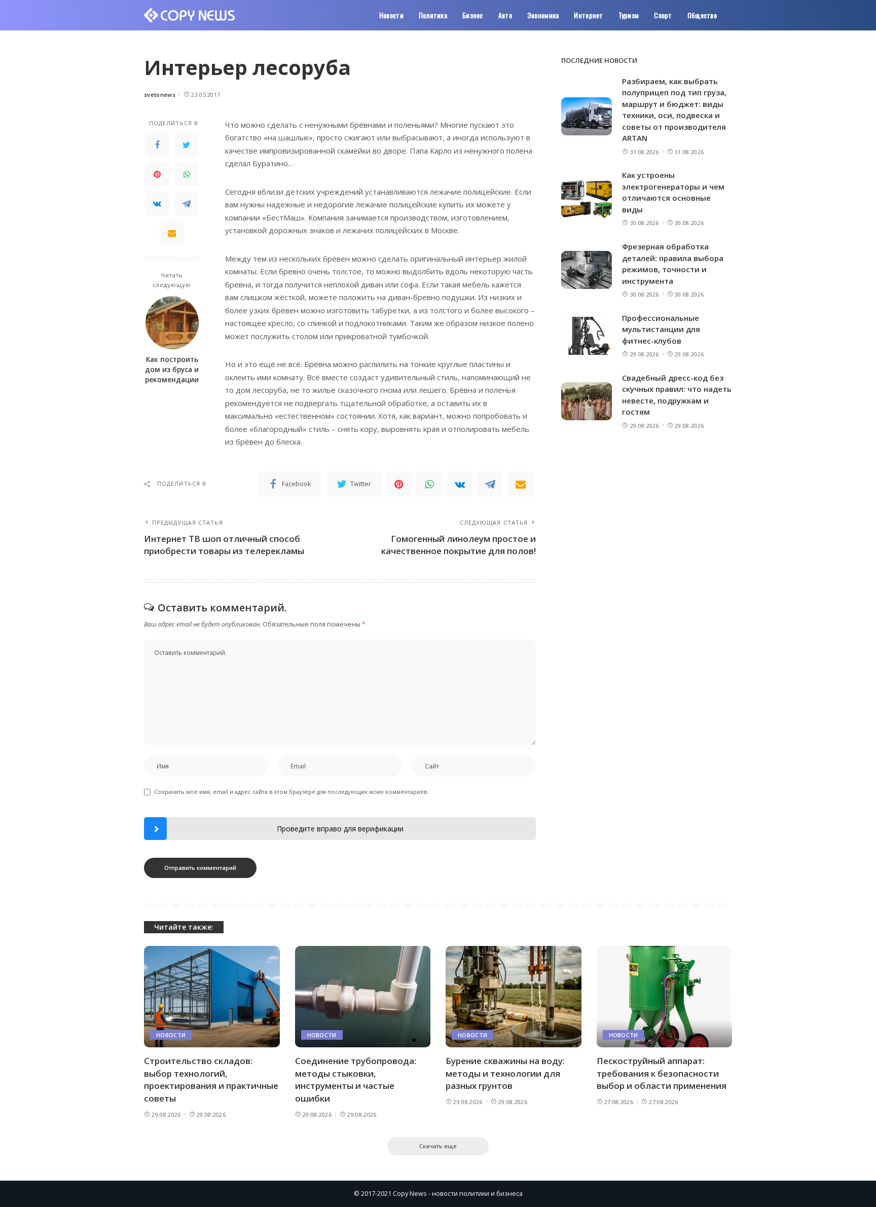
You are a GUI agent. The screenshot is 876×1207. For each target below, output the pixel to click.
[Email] (172, 233)
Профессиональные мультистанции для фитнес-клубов (661, 329)
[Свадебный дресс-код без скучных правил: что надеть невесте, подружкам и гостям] (586, 401)
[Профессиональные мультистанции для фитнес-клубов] (586, 336)
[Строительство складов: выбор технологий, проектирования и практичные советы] (212, 997)
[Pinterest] (157, 174)
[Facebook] (157, 145)
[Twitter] (186, 145)
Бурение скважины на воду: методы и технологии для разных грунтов (505, 1073)
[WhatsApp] (186, 174)
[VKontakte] (157, 204)
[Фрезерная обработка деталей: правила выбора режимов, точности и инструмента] (586, 270)
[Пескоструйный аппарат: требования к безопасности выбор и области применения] (665, 997)
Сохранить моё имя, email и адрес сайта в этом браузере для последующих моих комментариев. (291, 791)
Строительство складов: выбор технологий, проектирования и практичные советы (211, 1079)
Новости (171, 1035)
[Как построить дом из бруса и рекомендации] (172, 322)
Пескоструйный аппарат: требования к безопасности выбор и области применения (661, 1073)
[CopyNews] (190, 15)
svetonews (159, 94)
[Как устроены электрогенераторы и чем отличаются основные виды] (586, 199)
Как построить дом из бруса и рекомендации (172, 370)
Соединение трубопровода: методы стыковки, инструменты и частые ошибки (355, 1079)
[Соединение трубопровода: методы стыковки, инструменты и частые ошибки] (363, 997)
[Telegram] (186, 204)
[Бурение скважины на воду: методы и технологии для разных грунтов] (513, 997)
